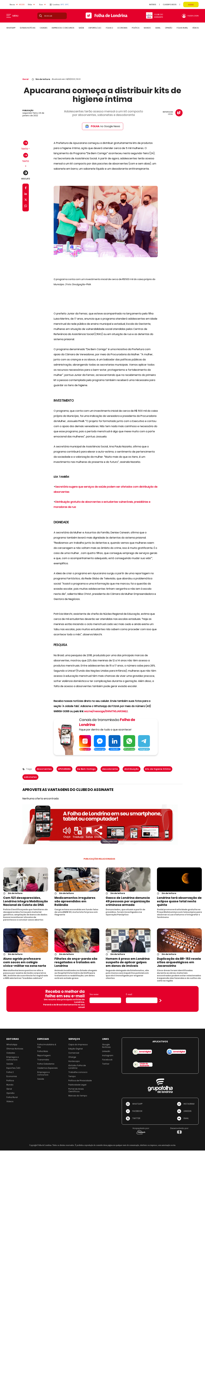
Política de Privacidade (80, 1080)
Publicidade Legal (77, 1084)
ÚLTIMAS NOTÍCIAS (27, 28)
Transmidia (43, 1059)
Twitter (105, 1063)
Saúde (9, 1063)
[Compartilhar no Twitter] (26, 200)
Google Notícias (106, 1045)
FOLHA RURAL (182, 28)
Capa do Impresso (78, 1044)
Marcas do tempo (77, 1095)
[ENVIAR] (160, 1000)
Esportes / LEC (13, 1068)
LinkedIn (106, 1051)
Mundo (9, 1084)
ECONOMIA (122, 28)
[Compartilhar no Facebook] (25, 188)
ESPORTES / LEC (95, 28)
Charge (72, 1057)
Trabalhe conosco (77, 1072)
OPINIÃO (168, 28)
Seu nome (94, 994)
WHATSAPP (10, 28)
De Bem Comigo (86, 769)
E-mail (129, 994)
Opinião (10, 1093)
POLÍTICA (135, 28)
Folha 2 (10, 1072)
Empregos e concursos (12, 1058)
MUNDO (147, 28)
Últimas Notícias (14, 1048)
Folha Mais (42, 1051)
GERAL (157, 28)
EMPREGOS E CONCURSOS (63, 28)
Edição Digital (75, 1048)
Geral (25, 79)
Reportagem (44, 1055)
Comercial (73, 1052)
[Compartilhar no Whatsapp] (25, 206)
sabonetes (30, 777)
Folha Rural (12, 1097)
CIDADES (43, 28)
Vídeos (9, 1101)
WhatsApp (11, 1044)
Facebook (107, 1059)
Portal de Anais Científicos (76, 1090)
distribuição (131, 769)
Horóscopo (74, 1061)
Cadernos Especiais (47, 1068)
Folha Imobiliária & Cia (46, 1045)
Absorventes (44, 769)
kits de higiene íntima (158, 769)
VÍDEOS (195, 28)
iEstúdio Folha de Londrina (77, 1066)
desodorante (110, 769)
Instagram (107, 1055)
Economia (11, 1076)
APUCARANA (64, 769)
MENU (15, 15)
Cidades (10, 1052)
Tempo (72, 1076)
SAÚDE (81, 28)
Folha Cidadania (45, 1063)
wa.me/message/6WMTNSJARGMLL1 (106, 711)
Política (10, 1080)
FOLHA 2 (109, 28)
